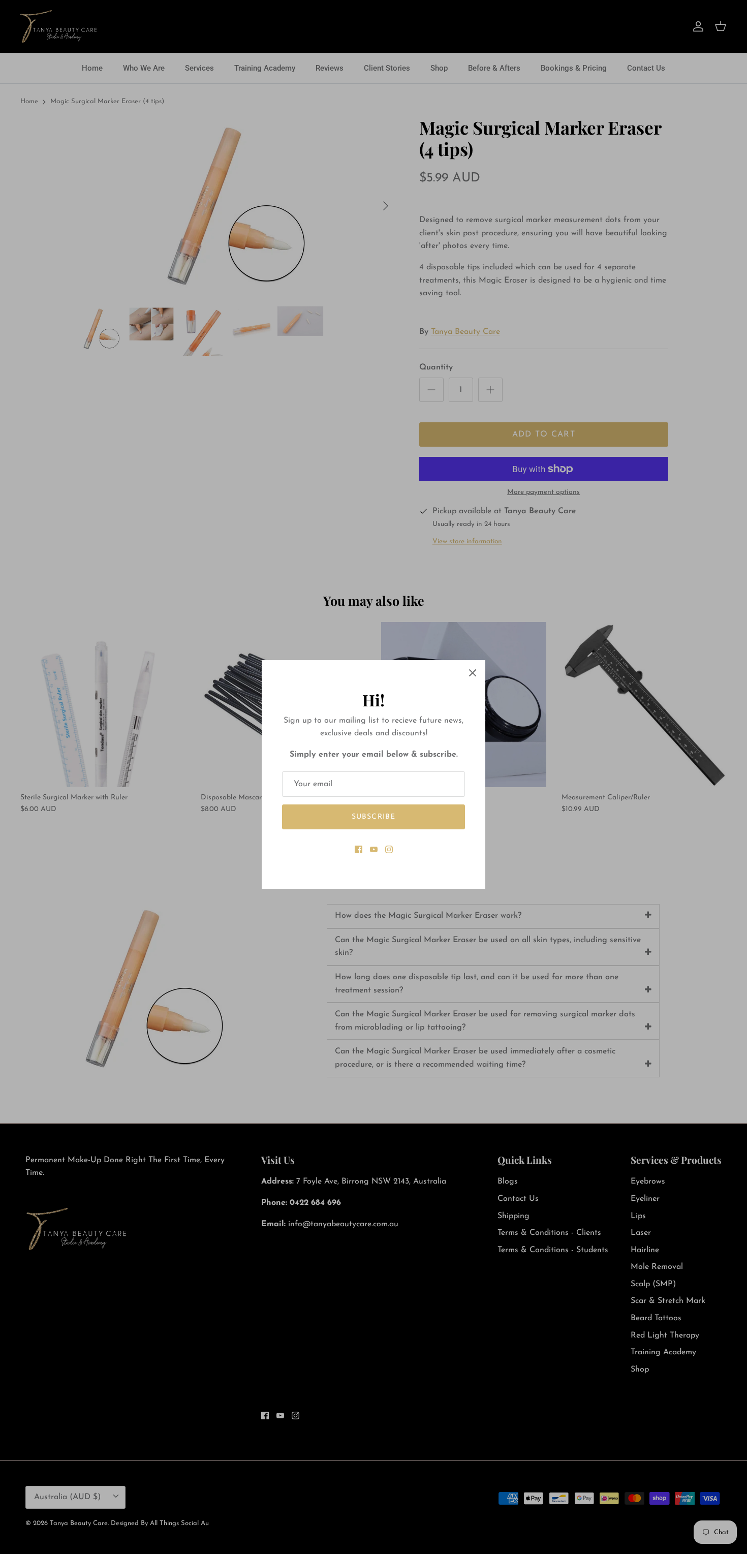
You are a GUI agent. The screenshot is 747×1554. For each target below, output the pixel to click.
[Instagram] (389, 849)
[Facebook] (358, 849)
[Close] (472, 673)
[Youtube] (374, 849)
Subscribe (373, 817)
